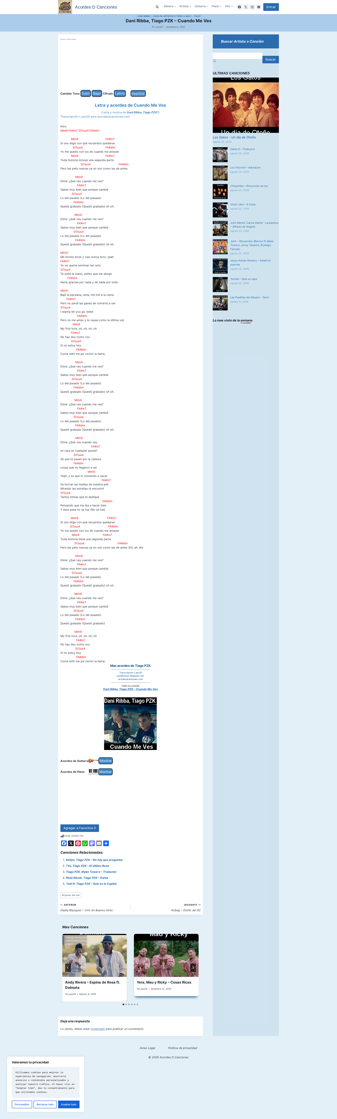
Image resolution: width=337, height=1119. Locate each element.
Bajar (97, 93)
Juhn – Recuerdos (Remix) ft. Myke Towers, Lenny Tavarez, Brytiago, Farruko (251, 245)
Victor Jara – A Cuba (242, 204)
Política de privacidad (182, 1048)
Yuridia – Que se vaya (243, 279)
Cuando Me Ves (71, 895)
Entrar (271, 7)
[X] (246, 7)
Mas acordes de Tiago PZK (130, 666)
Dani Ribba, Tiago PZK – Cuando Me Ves (130, 689)
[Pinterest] (259, 7)
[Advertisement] (130, 65)
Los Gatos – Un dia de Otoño (234, 137)
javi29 (159, 27)
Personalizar (22, 1104)
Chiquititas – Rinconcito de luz (249, 186)
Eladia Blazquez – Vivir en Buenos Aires (86, 908)
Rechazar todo (45, 1104)
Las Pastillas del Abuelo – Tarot (249, 297)
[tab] (123, 1004)
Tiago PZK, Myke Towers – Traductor (91, 872)
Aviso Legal (147, 1048)
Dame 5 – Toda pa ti (242, 149)
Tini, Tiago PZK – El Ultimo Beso (87, 866)
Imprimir (138, 93)
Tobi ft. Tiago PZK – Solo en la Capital (91, 883)
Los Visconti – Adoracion (245, 167)
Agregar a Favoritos (80, 828)
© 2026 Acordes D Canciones (168, 1057)
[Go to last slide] (68, 968)
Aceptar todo (68, 1104)
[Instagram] (252, 7)
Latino (120, 93)
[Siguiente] (193, 968)
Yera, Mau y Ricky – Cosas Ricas (164, 982)
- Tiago (196, 16)
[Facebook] (239, 7)
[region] (45, 1084)
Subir (86, 93)
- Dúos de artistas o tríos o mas (171, 16)
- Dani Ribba (143, 16)
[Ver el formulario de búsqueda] (157, 7)
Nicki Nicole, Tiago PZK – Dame (87, 877)
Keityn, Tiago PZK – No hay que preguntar (94, 860)
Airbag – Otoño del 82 (186, 908)
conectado (98, 1029)
